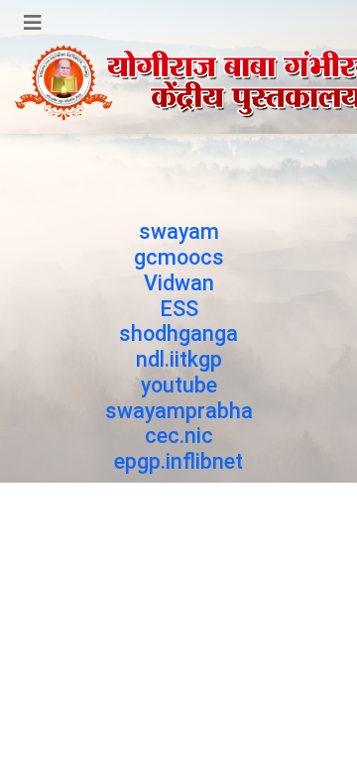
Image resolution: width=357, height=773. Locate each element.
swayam (179, 231)
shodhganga (178, 333)
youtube (179, 385)
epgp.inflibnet (178, 461)
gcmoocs (179, 257)
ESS (179, 308)
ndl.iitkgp (179, 359)
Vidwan (179, 283)
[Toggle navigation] (33, 23)
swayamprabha (179, 410)
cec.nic (179, 435)
